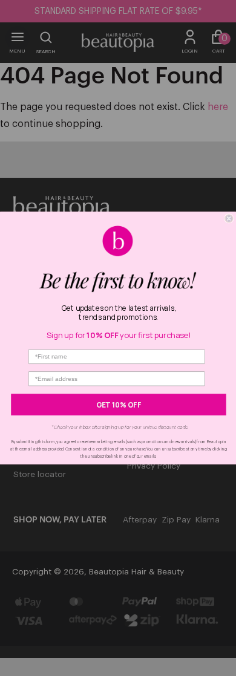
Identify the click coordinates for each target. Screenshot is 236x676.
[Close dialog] (229, 219)
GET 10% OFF (119, 404)
